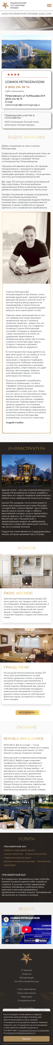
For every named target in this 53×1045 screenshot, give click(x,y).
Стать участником (26, 993)
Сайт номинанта (14, 91)
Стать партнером (26, 989)
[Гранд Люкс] (26, 645)
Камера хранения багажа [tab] (19, 861)
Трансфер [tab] (10, 865)
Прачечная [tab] (43, 861)
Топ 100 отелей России (26, 981)
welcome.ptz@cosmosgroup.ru (22, 105)
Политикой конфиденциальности (20, 1033)
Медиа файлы (26, 1008)
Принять (26, 1039)
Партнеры (26, 996)
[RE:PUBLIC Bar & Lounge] (26, 811)
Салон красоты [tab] (13, 854)
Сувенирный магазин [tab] (17, 857)
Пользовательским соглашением (33, 1030)
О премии (26, 970)
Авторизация (26, 977)
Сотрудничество (27, 1000)
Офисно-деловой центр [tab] (19, 850)
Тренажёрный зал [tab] (15, 846)
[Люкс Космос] (26, 571)
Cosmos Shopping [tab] (36, 854)
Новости (26, 974)
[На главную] (26, 958)
